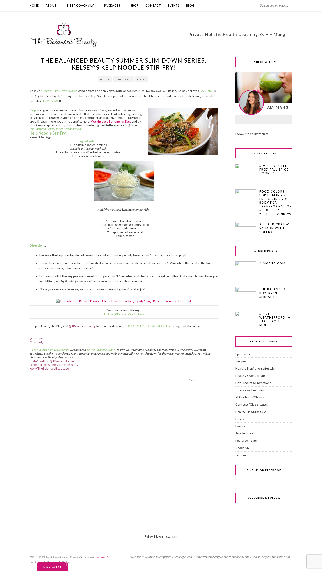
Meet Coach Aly (80, 5)
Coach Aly (242, 448)
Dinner (105, 79)
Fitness (240, 419)
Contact (153, 5)
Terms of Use (103, 557)
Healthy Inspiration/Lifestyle (255, 368)
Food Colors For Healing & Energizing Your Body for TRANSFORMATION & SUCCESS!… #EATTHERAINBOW (275, 202)
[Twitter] (286, 119)
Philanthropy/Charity (249, 397)
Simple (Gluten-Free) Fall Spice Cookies (274, 169)
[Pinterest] (275, 119)
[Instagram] (252, 119)
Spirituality (242, 354)
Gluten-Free (123, 79)
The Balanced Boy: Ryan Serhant (272, 292)
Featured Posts (246, 440)
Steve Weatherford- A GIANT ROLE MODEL (274, 319)
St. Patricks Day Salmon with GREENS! (274, 227)
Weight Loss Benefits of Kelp (111, 121)
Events (173, 5)
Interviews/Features (249, 390)
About (51, 5)
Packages (112, 5)
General (240, 455)
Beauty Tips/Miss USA (250, 411)
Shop (135, 5)
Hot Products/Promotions (253, 383)
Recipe (141, 79)
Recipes (240, 361)
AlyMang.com (272, 263)
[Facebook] (241, 119)
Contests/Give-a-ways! (251, 404)
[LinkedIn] (264, 119)
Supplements (244, 433)
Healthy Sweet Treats (250, 375)
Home (34, 5)
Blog (190, 5)
